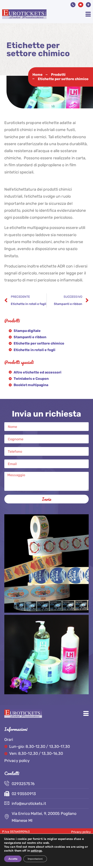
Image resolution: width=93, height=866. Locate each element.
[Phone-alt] (73, 4)
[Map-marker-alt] (88, 4)
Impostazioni (35, 859)
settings (36, 851)
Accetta (12, 859)
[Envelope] (80, 4)
